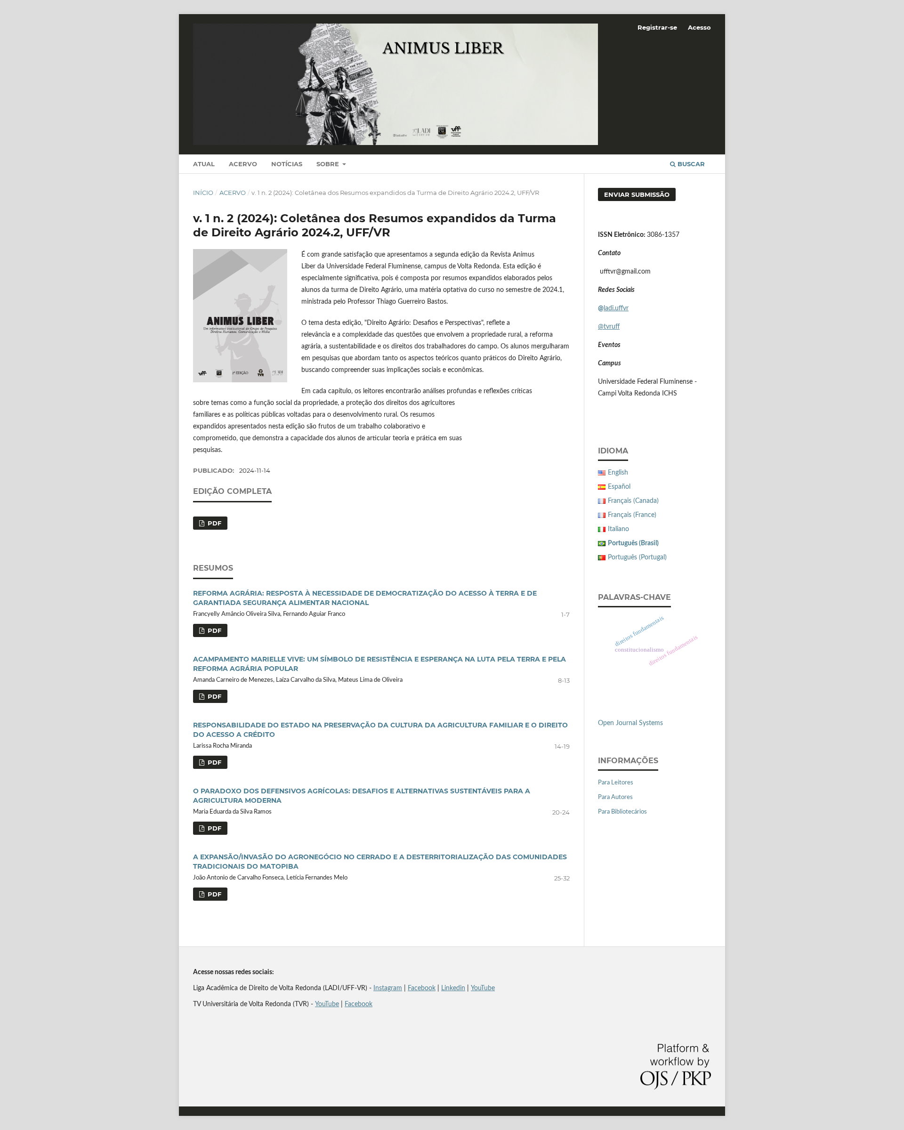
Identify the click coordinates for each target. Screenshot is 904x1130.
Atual (204, 164)
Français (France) (632, 515)
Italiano (618, 529)
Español (619, 487)
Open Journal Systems (630, 723)
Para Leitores (615, 783)
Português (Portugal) (637, 557)
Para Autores (615, 797)
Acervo (243, 164)
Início (203, 192)
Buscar (690, 164)
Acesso (699, 27)
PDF (213, 523)
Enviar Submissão (637, 194)
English (618, 472)
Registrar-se (657, 27)
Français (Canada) (633, 501)
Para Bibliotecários (622, 812)
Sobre (328, 164)
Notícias (286, 164)
